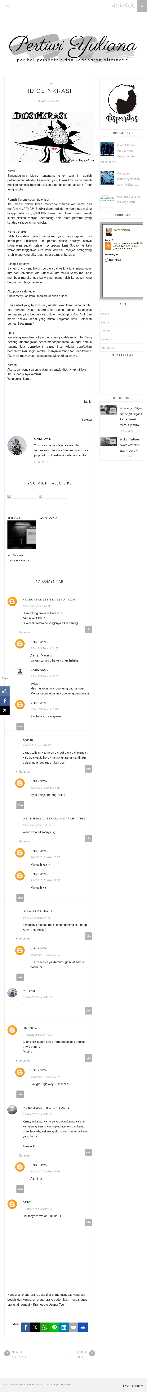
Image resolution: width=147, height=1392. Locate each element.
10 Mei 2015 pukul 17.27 (45, 857)
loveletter (107, 348)
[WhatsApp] (45, 1327)
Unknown (42, 438)
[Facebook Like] (5, 691)
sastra (104, 322)
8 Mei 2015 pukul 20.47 (36, 745)
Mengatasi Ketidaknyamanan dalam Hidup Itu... (128, 179)
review (105, 331)
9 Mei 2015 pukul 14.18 (36, 917)
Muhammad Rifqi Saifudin (46, 1107)
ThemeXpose (42, 1384)
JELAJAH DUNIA (48, 517)
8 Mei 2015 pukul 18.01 (44, 709)
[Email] (73, 1327)
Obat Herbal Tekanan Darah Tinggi (55, 818)
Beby (27, 1202)
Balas (88, 629)
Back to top (131, 1385)
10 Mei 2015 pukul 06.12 (37, 997)
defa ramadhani (37, 911)
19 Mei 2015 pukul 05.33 (37, 1208)
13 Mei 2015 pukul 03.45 (37, 1114)
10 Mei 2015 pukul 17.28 (37, 1034)
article (104, 314)
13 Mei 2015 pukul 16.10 (45, 1171)
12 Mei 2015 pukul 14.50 (45, 787)
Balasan (24, 632)
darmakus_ (40, 669)
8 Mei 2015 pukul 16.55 (44, 648)
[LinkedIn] (64, 1327)
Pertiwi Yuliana (11, 1384)
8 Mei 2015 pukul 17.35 (44, 676)
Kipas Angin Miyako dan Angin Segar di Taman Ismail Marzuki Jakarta (132, 416)
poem (50, 83)
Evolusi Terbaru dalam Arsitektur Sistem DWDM (130, 445)
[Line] (54, 1327)
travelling (106, 339)
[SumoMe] (83, 1327)
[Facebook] (25, 1327)
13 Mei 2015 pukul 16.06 (45, 955)
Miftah (29, 991)
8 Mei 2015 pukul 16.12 (36, 606)
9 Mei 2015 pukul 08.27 (36, 825)
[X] (35, 1327)
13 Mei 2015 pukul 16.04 (45, 880)
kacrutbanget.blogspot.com (49, 599)
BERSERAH (13, 517)
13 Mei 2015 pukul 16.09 (45, 1076)
